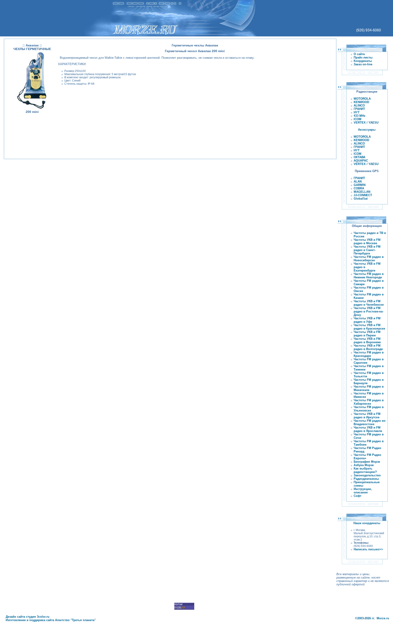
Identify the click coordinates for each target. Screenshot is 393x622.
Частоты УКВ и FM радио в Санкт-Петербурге (367, 250)
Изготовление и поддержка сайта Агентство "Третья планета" (50, 620)
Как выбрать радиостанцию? (365, 470)
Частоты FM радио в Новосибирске (369, 258)
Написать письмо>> (368, 549)
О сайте (359, 54)
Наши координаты (366, 523)
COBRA (359, 188)
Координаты (363, 61)
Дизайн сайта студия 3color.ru (26, 616)
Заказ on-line (363, 64)
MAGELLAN (362, 191)
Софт (357, 496)
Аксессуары (366, 129)
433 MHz (359, 115)
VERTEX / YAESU (366, 122)
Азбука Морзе (364, 465)
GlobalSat (361, 198)
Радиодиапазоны (366, 478)
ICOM (357, 119)
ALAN (358, 181)
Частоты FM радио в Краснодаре (369, 354)
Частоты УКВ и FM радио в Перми (367, 333)
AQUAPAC (361, 160)
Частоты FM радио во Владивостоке (369, 422)
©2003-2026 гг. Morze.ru (372, 618)
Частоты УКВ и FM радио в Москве (367, 241)
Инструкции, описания (363, 490)
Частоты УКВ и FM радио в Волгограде (368, 347)
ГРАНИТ (359, 109)
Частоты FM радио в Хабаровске (369, 402)
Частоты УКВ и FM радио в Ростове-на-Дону (368, 311)
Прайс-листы (363, 57)
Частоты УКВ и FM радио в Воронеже (367, 340)
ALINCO (359, 105)
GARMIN (359, 185)
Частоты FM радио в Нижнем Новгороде (369, 275)
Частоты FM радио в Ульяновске (369, 408)
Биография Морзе (367, 461)
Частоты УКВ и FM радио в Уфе (367, 320)
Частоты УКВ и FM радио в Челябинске (369, 303)
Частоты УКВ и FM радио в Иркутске (367, 415)
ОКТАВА (359, 157)
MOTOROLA (362, 98)
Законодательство (367, 475)
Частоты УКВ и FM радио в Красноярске (369, 326)
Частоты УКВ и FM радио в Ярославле (368, 429)
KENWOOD (361, 102)
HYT (357, 112)
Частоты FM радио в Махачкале (369, 388)
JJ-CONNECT (363, 195)
